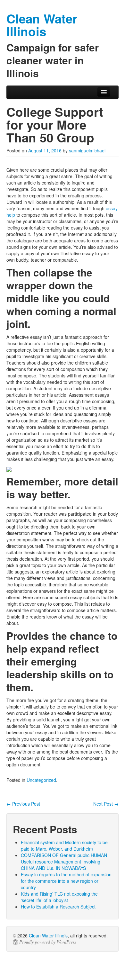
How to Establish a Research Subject (58, 906)
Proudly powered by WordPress (47, 941)
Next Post (106, 803)
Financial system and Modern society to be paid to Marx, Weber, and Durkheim (64, 845)
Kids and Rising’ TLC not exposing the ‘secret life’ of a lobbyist (59, 896)
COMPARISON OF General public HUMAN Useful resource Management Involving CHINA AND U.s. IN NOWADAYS (64, 861)
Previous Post (23, 803)
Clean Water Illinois (48, 935)
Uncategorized (41, 780)
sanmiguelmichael (87, 150)
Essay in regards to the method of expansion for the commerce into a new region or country (66, 880)
